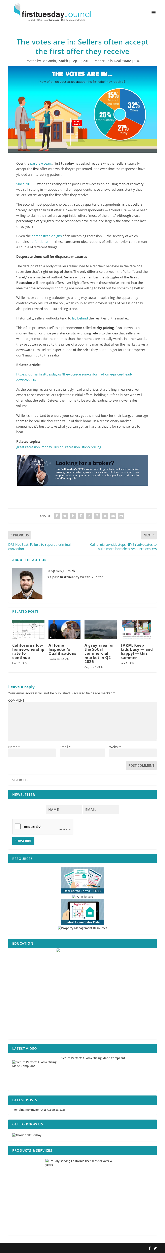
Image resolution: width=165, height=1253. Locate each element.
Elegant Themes (34, 1248)
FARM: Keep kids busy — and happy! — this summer (137, 651)
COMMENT (16, 700)
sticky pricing (91, 447)
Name (14, 747)
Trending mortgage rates (29, 1109)
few (40, 163)
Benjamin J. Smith (55, 61)
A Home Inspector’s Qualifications (62, 649)
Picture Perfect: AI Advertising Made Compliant (93, 1058)
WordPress (67, 1248)
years (48, 163)
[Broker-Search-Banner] (82, 489)
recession (72, 447)
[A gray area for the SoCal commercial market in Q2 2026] (101, 629)
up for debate (40, 241)
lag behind (80, 318)
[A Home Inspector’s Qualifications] (64, 629)
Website (115, 747)
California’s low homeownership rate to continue (28, 651)
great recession (28, 447)
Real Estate (122, 61)
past (33, 163)
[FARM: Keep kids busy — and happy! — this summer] (137, 629)
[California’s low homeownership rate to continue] (28, 629)
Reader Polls (103, 61)
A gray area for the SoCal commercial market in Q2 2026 (99, 653)
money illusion (52, 447)
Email (65, 747)
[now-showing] (82, 993)
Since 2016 (24, 184)
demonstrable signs (47, 236)
